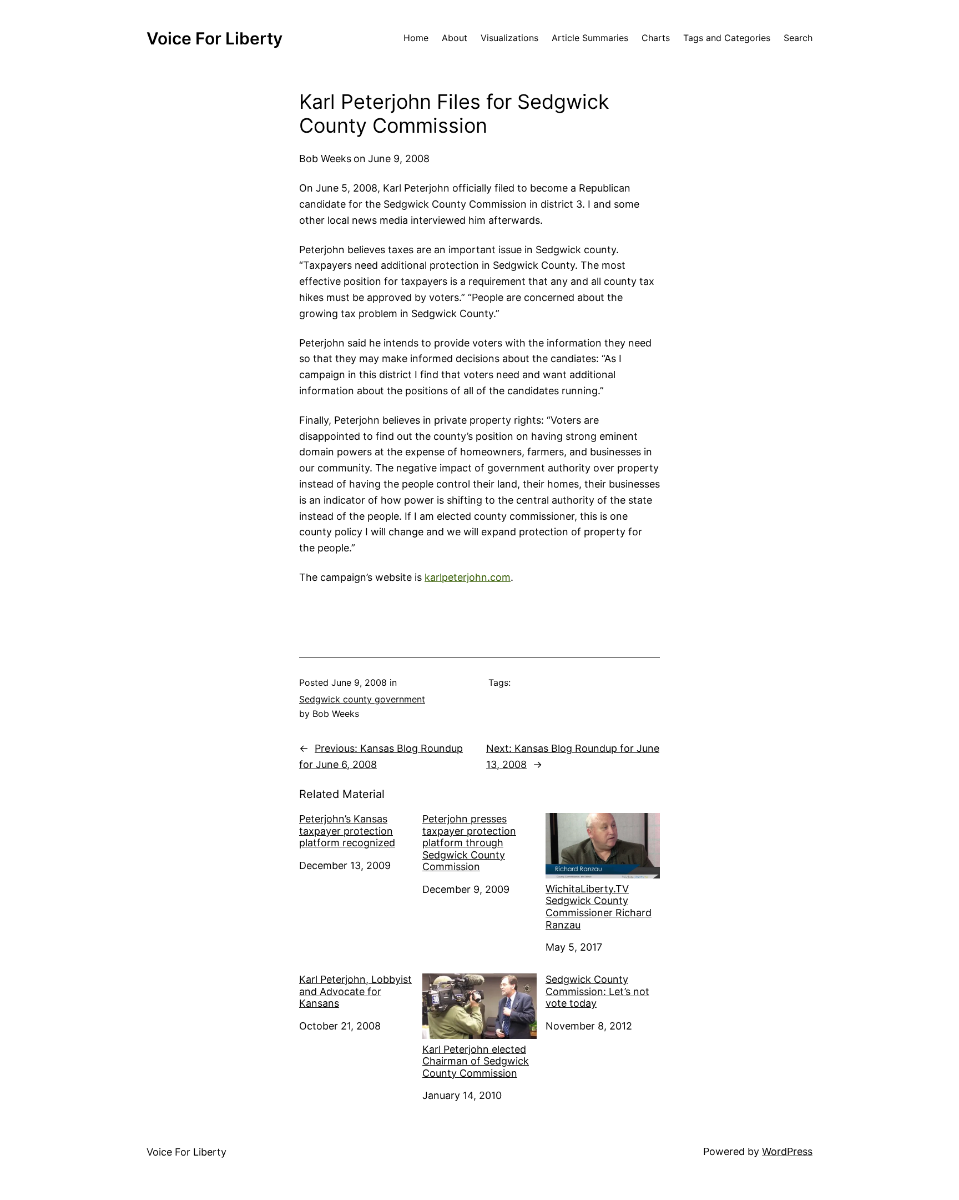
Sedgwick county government (362, 699)
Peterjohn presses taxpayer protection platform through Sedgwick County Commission (469, 842)
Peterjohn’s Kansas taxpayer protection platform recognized (347, 830)
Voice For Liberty (214, 38)
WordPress (787, 1151)
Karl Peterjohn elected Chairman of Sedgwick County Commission (475, 1061)
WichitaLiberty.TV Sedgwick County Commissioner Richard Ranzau (599, 907)
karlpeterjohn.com (468, 577)
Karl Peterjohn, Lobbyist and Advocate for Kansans (355, 991)
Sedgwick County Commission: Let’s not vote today (597, 991)
